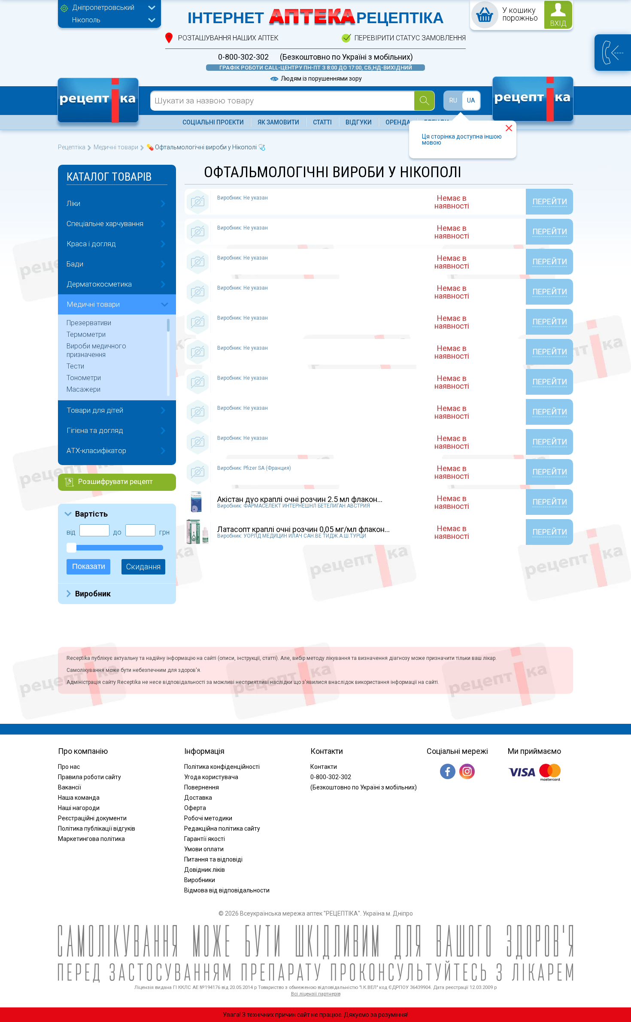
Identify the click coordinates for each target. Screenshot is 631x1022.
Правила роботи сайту (89, 777)
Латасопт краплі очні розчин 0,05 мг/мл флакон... (303, 529)
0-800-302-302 (243, 57)
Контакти (323, 766)
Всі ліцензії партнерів (315, 994)
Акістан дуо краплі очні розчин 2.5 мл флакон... (299, 499)
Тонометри (84, 378)
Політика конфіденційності (222, 766)
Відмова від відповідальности (227, 890)
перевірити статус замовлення (410, 38)
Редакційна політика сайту (222, 828)
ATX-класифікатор (96, 450)
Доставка (198, 797)
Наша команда (79, 797)
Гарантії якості (204, 838)
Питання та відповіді (213, 859)
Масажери (83, 389)
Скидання (143, 566)
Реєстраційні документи (92, 818)
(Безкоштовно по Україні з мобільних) (346, 57)
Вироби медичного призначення (96, 350)
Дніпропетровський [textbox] (103, 7)
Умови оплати (204, 849)
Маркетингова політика (91, 838)
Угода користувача (211, 777)
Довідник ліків (204, 869)
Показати (88, 566)
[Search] (424, 100)
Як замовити (278, 122)
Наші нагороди (79, 807)
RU (453, 100)
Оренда (397, 122)
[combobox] (112, 9)
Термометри (86, 334)
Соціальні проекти (213, 122)
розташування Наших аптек (228, 38)
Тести (75, 366)
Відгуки (359, 122)
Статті (322, 122)
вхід (558, 23)
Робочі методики (208, 818)
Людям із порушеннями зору (320, 78)
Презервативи (89, 323)
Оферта (195, 807)
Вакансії (69, 787)
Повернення (201, 787)
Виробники (199, 880)
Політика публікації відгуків (96, 828)
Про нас (69, 766)
